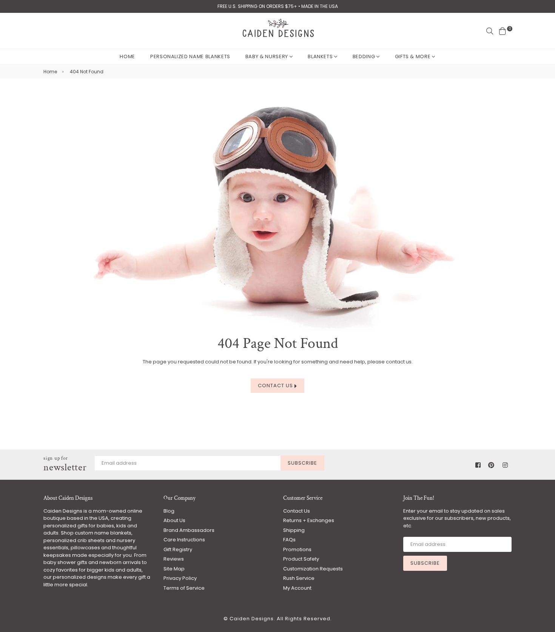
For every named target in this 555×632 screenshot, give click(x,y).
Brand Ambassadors (188, 530)
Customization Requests (313, 568)
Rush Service (298, 578)
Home (127, 56)
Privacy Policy (180, 578)
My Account (297, 588)
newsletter (65, 464)
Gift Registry (177, 549)
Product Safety (301, 558)
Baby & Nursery (267, 56)
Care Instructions (184, 539)
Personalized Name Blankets (190, 56)
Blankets (321, 56)
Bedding (364, 56)
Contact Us (276, 385)
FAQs (289, 539)
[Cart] (502, 30)
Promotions (297, 549)
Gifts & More (413, 56)
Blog (168, 511)
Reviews (173, 558)
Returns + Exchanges (308, 520)
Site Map (174, 568)
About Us (174, 520)
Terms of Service (184, 588)
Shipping (294, 530)
